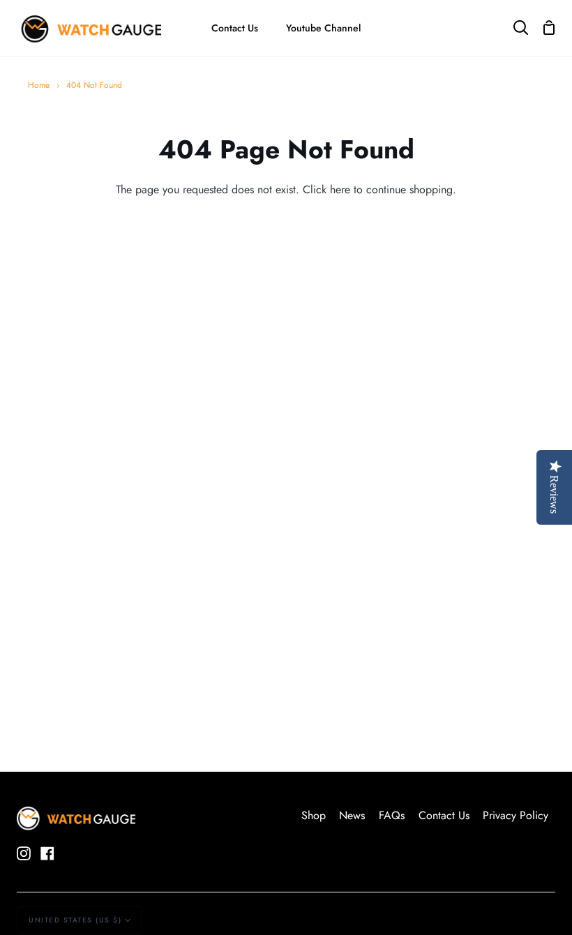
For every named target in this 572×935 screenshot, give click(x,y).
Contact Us (444, 815)
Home (39, 85)
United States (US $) (75, 920)
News (352, 815)
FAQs (392, 815)
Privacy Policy (515, 815)
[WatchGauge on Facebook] (47, 853)
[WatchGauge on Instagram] (24, 853)
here (340, 189)
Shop (313, 815)
